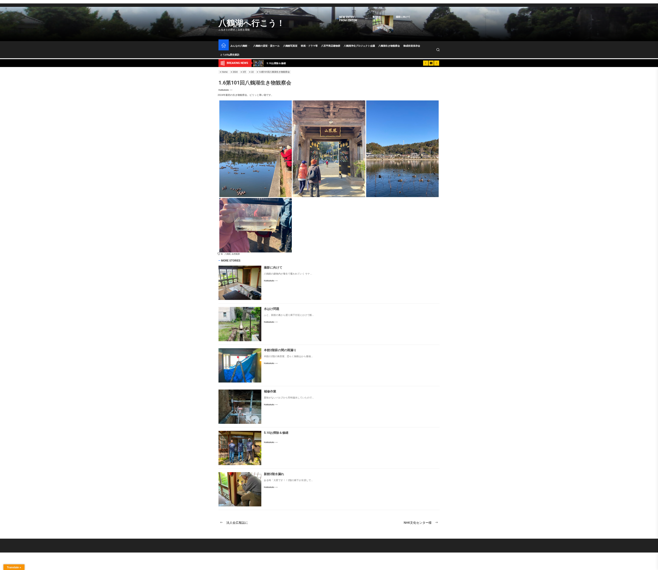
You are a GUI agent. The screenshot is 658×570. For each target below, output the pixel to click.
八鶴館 (227, 254)
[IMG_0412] (255, 148)
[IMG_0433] (255, 225)
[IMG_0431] (402, 148)
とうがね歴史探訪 (229, 54)
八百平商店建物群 (330, 45)
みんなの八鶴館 (238, 45)
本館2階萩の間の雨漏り (280, 350)
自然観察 (236, 254)
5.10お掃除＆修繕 (276, 432)
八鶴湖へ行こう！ (251, 23)
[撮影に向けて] (383, 24)
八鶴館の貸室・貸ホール (266, 45)
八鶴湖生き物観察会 (389, 45)
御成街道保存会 (411, 45)
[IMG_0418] (329, 148)
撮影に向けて (403, 16)
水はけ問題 (271, 309)
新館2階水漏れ (274, 474)
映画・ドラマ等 (309, 45)
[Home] (223, 45)
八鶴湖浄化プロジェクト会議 (359, 45)
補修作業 (270, 391)
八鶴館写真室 (290, 45)
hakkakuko (223, 90)
